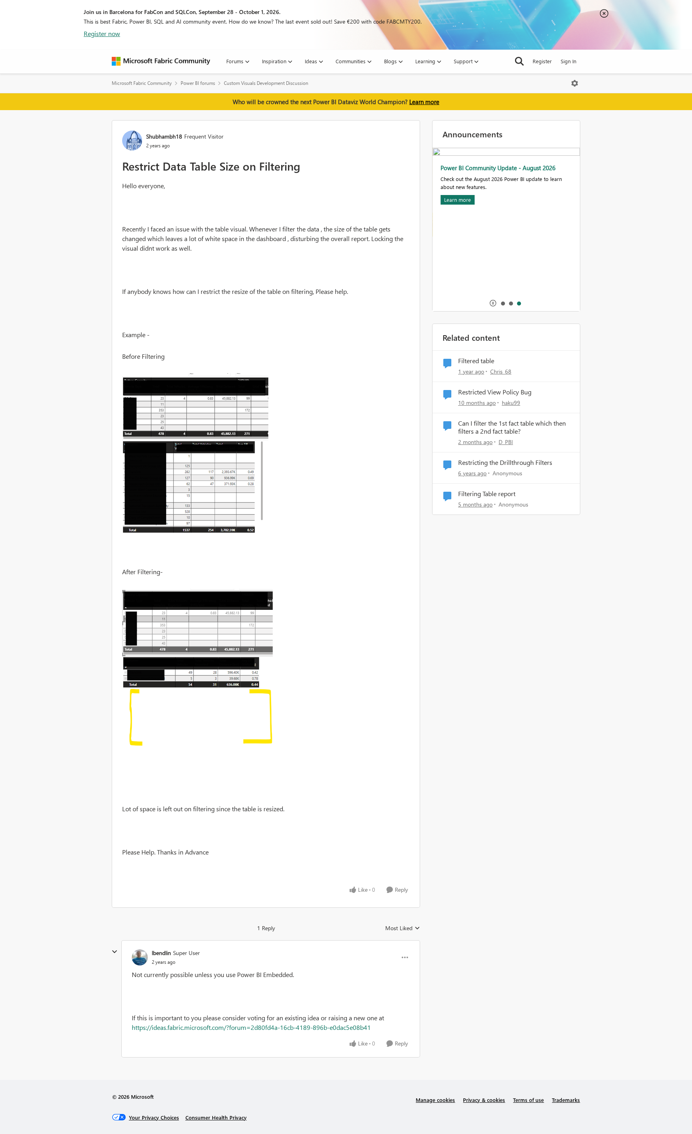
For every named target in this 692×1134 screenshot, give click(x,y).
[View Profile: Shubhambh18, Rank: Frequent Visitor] (132, 141)
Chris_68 (500, 371)
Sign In (568, 61)
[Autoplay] (493, 303)
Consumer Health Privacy (216, 1117)
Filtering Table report (486, 494)
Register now (102, 33)
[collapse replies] (114, 952)
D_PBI (506, 442)
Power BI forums (198, 83)
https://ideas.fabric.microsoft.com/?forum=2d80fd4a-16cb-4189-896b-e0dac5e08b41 (251, 1027)
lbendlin (161, 953)
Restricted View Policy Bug (494, 392)
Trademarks (566, 1099)
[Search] (519, 61)
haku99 (511, 402)
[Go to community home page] (161, 61)
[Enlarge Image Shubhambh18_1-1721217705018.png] (197, 669)
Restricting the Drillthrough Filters (505, 462)
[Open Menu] (574, 83)
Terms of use (528, 1099)
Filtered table (476, 361)
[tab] (503, 303)
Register (542, 61)
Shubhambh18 (164, 136)
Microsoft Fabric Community (142, 83)
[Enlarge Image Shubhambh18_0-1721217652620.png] (195, 453)
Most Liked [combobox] (402, 928)
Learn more (424, 102)
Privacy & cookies (484, 1099)
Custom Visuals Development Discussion (266, 83)
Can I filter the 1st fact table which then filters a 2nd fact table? (512, 427)
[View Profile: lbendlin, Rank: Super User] (140, 957)
